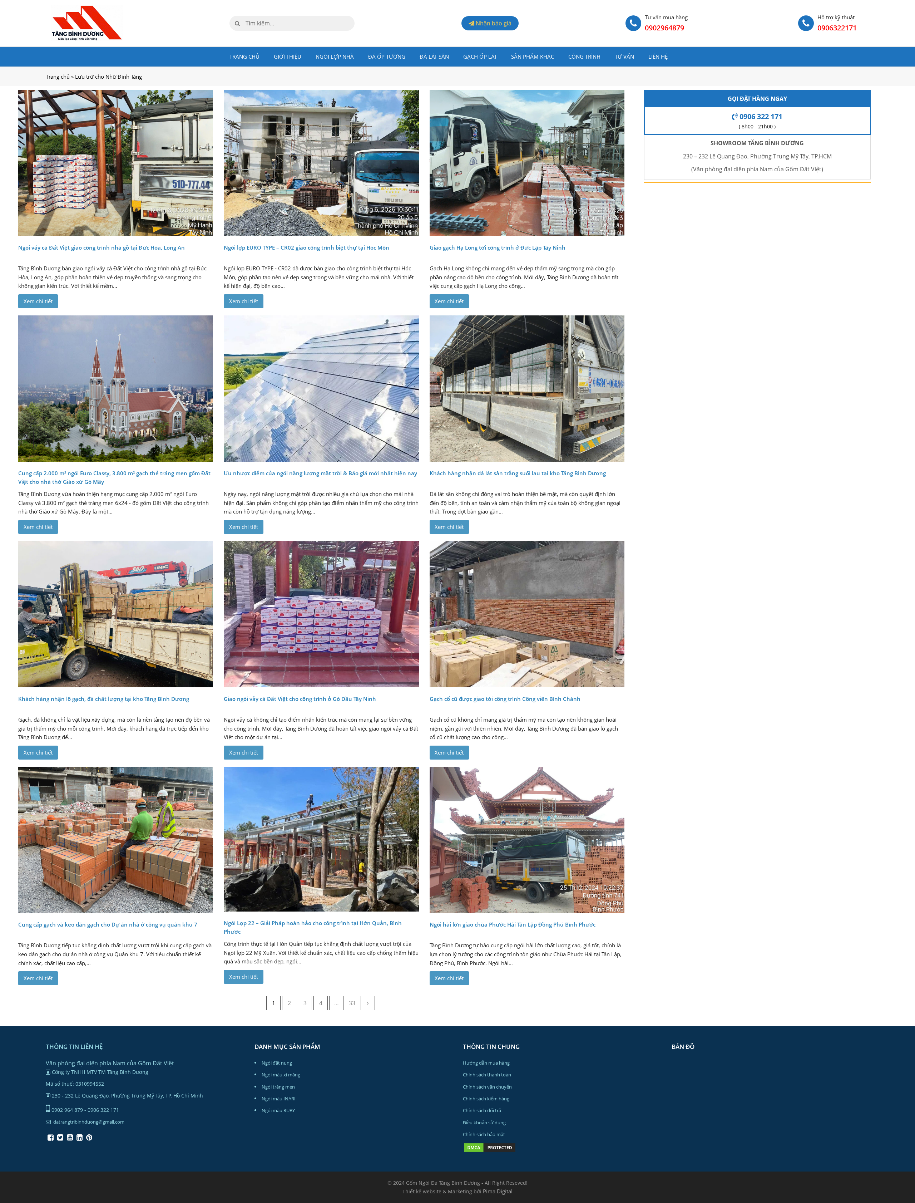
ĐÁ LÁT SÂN (434, 56)
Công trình (584, 56)
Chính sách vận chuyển (487, 1087)
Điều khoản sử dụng (484, 1122)
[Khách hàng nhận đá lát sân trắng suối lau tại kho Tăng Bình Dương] (527, 388)
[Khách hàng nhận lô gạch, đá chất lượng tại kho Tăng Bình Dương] (115, 614)
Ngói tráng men (278, 1087)
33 (352, 1003)
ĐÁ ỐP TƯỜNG (386, 56)
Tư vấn (624, 56)
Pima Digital (498, 1191)
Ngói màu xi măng (281, 1074)
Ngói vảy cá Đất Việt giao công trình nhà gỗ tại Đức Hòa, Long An (101, 247)
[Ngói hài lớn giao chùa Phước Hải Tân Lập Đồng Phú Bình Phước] (527, 840)
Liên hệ (658, 56)
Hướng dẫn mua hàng (486, 1063)
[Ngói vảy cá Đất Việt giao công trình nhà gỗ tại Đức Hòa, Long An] (115, 163)
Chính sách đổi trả (482, 1110)
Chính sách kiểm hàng (486, 1098)
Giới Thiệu (287, 56)
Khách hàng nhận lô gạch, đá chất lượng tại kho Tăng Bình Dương (103, 698)
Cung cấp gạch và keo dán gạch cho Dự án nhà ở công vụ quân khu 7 (107, 924)
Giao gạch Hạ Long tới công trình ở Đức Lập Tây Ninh (497, 247)
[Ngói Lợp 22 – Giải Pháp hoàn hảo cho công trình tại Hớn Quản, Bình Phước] (321, 839)
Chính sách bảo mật (484, 1134)
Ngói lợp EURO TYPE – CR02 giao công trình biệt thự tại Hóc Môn (306, 247)
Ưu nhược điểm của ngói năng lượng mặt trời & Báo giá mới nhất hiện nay (320, 473)
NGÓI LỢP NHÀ (335, 56)
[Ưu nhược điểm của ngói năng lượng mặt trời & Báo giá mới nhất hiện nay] (321, 388)
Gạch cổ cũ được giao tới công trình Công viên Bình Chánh (505, 698)
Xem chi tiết (38, 301)
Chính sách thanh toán (487, 1074)
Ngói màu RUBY (278, 1110)
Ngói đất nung (277, 1063)
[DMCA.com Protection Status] (489, 1151)
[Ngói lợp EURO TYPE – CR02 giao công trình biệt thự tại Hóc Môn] (321, 163)
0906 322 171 (760, 116)
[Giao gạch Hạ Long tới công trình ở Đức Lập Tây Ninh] (527, 163)
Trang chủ (244, 56)
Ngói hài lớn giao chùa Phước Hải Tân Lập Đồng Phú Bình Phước (512, 924)
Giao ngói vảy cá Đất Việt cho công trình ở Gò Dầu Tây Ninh (300, 698)
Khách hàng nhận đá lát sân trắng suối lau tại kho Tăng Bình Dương (518, 473)
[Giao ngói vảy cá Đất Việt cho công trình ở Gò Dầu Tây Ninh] (321, 614)
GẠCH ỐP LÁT (480, 56)
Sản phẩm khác (532, 56)
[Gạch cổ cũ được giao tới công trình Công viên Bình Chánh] (527, 614)
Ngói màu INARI (279, 1098)
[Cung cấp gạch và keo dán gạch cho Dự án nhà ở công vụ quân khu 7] (115, 840)
